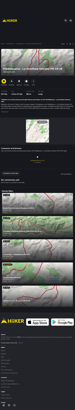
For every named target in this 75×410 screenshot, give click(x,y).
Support (3, 354)
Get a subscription (7, 370)
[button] (5, 112)
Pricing (3, 366)
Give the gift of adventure (9, 373)
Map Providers (5, 360)
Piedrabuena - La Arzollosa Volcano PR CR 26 (29, 43)
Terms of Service (6, 398)
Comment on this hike (10, 173)
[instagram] (72, 44)
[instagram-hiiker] (14, 405)
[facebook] (66, 44)
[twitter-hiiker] (9, 405)
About (3, 350)
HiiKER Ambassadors (7, 381)
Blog (2, 357)
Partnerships (5, 363)
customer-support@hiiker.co (10, 384)
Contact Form (5, 387)
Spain (2, 43)
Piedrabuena (10, 43)
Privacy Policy (5, 395)
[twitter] (69, 44)
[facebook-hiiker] (3, 405)
